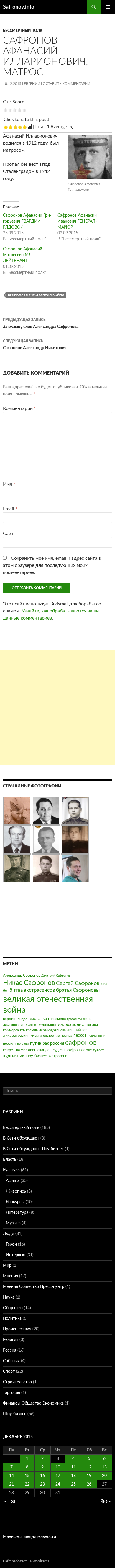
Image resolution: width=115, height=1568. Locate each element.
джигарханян (13, 1024)
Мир (7, 1266)
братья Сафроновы (78, 990)
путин (35, 1044)
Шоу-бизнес (14, 1414)
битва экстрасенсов (32, 990)
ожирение (51, 1035)
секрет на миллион (19, 1050)
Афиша (12, 1181)
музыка (36, 1035)
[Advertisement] (57, 707)
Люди (8, 1234)
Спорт (9, 1372)
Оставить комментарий (66, 83)
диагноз (31, 1024)
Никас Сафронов (29, 982)
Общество (13, 1308)
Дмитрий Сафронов (55, 975)
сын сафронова (72, 1050)
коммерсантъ (14, 1030)
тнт (89, 1050)
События (11, 1361)
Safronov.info (18, 7)
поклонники (96, 1035)
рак (45, 1044)
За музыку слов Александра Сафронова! (41, 323)
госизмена (57, 1019)
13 (104, 1467)
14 (11, 1476)
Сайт (8, 533)
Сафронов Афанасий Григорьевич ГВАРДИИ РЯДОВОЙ (27, 221)
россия (57, 1043)
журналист (48, 1024)
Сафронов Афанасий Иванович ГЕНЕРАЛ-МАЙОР (77, 221)
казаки (92, 1024)
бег (5, 990)
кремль (32, 1030)
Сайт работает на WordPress (26, 1561)
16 (42, 1476)
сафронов (81, 1042)
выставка (38, 1018)
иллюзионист (72, 1024)
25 (73, 1484)
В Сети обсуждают (21, 1138)
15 (27, 1476)
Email (10, 508)
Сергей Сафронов (77, 983)
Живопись (16, 1191)
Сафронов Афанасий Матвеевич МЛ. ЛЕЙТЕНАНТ (22, 255)
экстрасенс (57, 1056)
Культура (11, 1170)
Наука (8, 1297)
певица (66, 1035)
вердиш (10, 1019)
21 (11, 1484)
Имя (9, 484)
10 (57, 1467)
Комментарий (19, 408)
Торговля (11, 1393)
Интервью (15, 1255)
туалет (98, 1050)
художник (13, 1055)
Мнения (10, 1276)
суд (56, 1050)
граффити (74, 1019)
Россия (9, 1350)
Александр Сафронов (21, 976)
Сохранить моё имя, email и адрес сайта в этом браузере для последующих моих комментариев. (52, 565)
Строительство (17, 1382)
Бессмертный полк (22, 30)
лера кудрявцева (52, 1030)
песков (79, 1036)
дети (87, 1019)
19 (89, 1476)
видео (22, 1019)
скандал (44, 1050)
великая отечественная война (36, 295)
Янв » (106, 1501)
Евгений (32, 83)
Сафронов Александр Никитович (34, 344)
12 (89, 1467)
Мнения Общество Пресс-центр (33, 1287)
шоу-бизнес (36, 1056)
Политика (12, 1319)
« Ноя (9, 1501)
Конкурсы (15, 1202)
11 (73, 1467)
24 (57, 1484)
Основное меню (108, 7)
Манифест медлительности (29, 1537)
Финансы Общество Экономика (33, 1403)
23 (42, 1484)
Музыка (13, 1223)
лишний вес (77, 1030)
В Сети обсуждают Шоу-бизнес (33, 1149)
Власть (9, 1160)
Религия (10, 1340)
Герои (11, 1244)
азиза (104, 984)
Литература (17, 1213)
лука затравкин (16, 1036)
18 (73, 1476)
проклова (22, 1043)
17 (57, 1476)
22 (27, 1484)
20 (104, 1476)
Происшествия (17, 1329)
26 (89, 1484)
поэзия (8, 1043)
